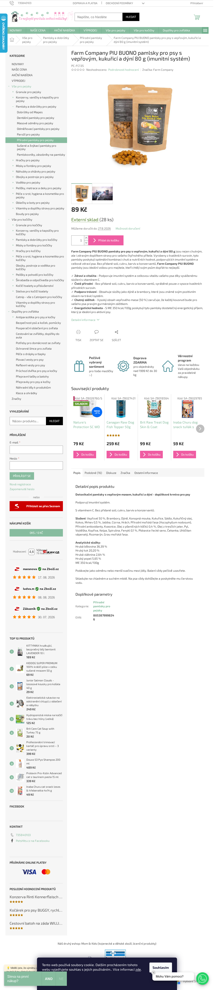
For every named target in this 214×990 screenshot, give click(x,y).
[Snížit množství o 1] (86, 242)
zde (138, 969)
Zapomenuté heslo (22, 489)
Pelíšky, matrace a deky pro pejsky (38, 188)
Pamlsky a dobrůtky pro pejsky (36, 106)
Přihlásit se (22, 476)
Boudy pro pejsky (27, 214)
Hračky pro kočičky (28, 251)
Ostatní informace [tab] (146, 473)
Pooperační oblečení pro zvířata (37, 328)
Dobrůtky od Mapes (30, 112)
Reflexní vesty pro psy (30, 365)
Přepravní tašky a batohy (32, 376)
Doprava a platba (85, 3)
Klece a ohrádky (26, 393)
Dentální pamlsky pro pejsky (35, 117)
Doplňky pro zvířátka (25, 311)
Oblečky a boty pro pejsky (33, 202)
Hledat (131, 17)
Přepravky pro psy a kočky (33, 382)
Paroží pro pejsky (28, 134)
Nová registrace (20, 484)
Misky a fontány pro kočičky (34, 245)
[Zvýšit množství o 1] (86, 238)
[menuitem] (15, 30)
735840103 (23, 835)
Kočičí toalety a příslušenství (34, 285)
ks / (36, 532)
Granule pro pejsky (28, 92)
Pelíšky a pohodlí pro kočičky (34, 274)
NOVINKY (18, 64)
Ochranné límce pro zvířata (34, 348)
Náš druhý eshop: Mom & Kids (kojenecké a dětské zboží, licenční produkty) (107, 943)
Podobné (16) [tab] (93, 473)
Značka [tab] (125, 473)
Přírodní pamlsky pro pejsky (35, 140)
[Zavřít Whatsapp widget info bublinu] (153, 972)
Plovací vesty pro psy (29, 359)
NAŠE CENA (19, 69)
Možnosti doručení (128, 228)
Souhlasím (161, 967)
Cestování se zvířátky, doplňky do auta (37, 335)
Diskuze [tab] (111, 473)
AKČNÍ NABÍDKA (22, 75)
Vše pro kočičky (22, 219)
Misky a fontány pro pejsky (33, 166)
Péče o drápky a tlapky (31, 354)
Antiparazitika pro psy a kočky (35, 317)
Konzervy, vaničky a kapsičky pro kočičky (37, 232)
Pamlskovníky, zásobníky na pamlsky (41, 154)
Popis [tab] (76, 473)
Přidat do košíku (108, 240)
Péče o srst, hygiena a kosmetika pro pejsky (40, 195)
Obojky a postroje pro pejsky (35, 177)
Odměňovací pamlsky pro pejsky (38, 128)
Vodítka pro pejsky (28, 182)
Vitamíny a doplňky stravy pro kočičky (35, 304)
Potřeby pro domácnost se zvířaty (38, 343)
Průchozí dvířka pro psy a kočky (36, 371)
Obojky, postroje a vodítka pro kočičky (35, 267)
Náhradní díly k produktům (33, 387)
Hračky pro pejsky (27, 160)
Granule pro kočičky (29, 225)
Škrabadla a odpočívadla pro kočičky (40, 280)
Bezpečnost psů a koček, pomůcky (38, 322)
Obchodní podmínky (119, 3)
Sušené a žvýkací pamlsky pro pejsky (36, 147)
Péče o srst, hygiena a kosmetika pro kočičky (40, 258)
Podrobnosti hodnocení (123, 69)
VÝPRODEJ (18, 80)
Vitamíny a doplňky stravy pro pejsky (40, 208)
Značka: (157, 69)
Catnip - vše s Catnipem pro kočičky (39, 297)
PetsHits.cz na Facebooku (33, 840)
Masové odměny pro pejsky (35, 123)
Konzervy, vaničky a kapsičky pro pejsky (37, 99)
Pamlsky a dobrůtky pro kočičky (36, 239)
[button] (202, 978)
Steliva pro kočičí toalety (32, 291)
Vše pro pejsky (21, 86)
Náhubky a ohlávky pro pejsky (35, 171)
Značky (16, 398)
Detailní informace (83, 320)
